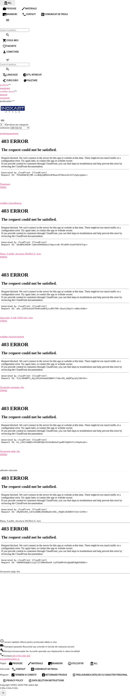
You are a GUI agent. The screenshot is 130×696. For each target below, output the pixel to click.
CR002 (3, 321)
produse (4, 133)
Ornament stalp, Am (10, 451)
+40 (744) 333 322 (21, 656)
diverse (3, 94)
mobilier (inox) (7, 203)
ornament (5, 98)
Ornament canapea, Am (12, 387)
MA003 (3, 257)
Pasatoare (5, 184)
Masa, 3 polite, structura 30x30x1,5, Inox (20, 253)
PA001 (3, 187)
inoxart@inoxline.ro (9, 659)
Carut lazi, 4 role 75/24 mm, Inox (16, 317)
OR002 (3, 390)
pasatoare (5, 88)
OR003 (3, 454)
